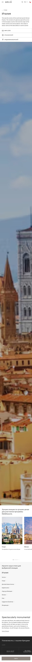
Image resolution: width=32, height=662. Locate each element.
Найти (16, 658)
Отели (5, 10)
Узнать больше (5, 631)
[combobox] (26, 2)
